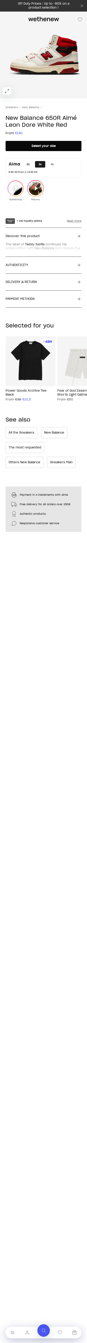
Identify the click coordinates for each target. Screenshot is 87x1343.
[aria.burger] (12, 1332)
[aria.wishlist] (59, 1332)
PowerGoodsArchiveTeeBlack (26, 392)
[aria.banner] (82, 6)
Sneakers (12, 107)
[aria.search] (43, 1330)
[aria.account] (27, 1332)
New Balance (30, 107)
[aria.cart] (74, 1332)
